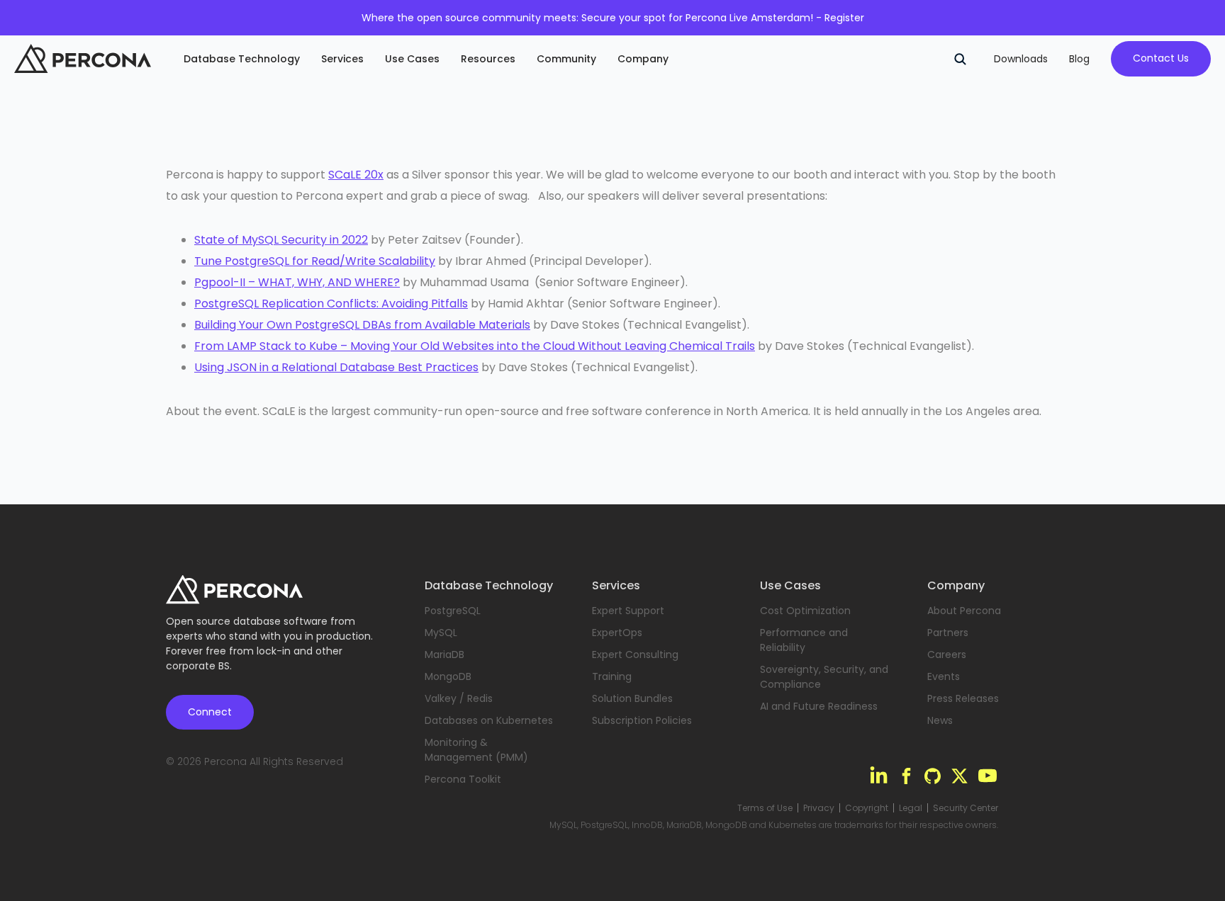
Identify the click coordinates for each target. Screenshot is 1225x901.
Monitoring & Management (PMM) (476, 749)
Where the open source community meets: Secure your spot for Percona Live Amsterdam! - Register (613, 18)
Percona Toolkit (463, 779)
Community (566, 59)
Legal (910, 808)
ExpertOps (617, 632)
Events (943, 676)
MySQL (441, 632)
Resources (488, 59)
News (940, 720)
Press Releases (963, 698)
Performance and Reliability (804, 639)
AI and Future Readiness (819, 706)
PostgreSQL (453, 611)
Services (342, 59)
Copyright (866, 808)
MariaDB (444, 654)
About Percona (964, 611)
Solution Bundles (632, 698)
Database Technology (242, 59)
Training (612, 676)
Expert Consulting (635, 654)
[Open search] (960, 59)
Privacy (818, 808)
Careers (946, 654)
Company (643, 59)
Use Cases (412, 59)
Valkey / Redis (459, 698)
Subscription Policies (642, 720)
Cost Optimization (805, 611)
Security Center (965, 808)
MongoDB (448, 676)
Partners (947, 632)
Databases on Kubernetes (489, 720)
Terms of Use (765, 808)
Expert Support (628, 611)
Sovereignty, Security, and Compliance (824, 676)
